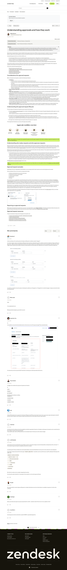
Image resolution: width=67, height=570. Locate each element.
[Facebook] (57, 26)
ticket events (48, 189)
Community (40, 3)
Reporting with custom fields (42, 209)
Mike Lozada (12, 297)
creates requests (22, 147)
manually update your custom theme (35, 92)
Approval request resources (14, 73)
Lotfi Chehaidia (13, 440)
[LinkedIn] (53, 26)
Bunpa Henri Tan (13, 318)
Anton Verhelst (13, 380)
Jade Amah (12, 424)
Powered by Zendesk (34, 567)
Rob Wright (12, 496)
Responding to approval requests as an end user (17, 220)
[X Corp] (55, 26)
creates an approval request (18, 111)
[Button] (8, 225)
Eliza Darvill (12, 236)
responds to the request (20, 116)
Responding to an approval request (15, 160)
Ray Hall (11, 482)
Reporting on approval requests (14, 72)
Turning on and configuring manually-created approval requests (20, 215)
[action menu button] (59, 236)
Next (38, 527)
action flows (46, 98)
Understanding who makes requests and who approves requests (20, 69)
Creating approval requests (14, 216)
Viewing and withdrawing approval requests (17, 218)
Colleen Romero (13, 33)
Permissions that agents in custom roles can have (41, 97)
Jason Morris (12, 509)
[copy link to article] (59, 26)
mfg (11, 410)
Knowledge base (33, 3)
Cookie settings (33, 564)
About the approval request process (15, 68)
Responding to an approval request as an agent (17, 219)
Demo (58, 3)
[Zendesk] (33, 554)
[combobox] (48, 231)
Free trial (52, 3)
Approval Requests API (38, 98)
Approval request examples (14, 70)
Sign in (46, 3)
